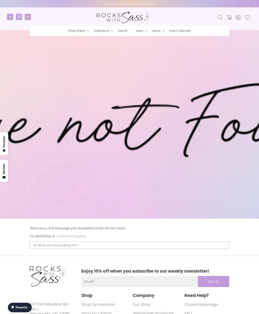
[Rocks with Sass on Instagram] (20, 19)
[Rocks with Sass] (123, 17)
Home (33, 38)
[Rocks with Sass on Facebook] (11, 19)
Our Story (141, 304)
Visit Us (122, 31)
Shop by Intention (98, 304)
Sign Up (213, 281)
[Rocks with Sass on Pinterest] (28, 19)
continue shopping (71, 236)
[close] (255, 3)
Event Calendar (180, 31)
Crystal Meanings (201, 304)
